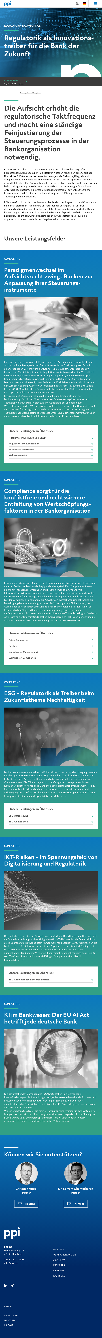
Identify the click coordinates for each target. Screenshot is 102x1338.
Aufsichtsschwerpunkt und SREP (27, 437)
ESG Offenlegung (18, 815)
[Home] (7, 3)
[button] (27, 82)
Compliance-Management (23, 651)
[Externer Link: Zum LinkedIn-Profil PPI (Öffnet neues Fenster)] (5, 1286)
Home (8, 93)
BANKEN (58, 1249)
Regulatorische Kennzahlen (24, 443)
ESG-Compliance (18, 821)
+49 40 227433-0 (14, 1259)
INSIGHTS (59, 1265)
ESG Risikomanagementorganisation (29, 979)
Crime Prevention (18, 640)
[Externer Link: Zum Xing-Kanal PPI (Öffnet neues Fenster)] (12, 1286)
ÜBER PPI (58, 1270)
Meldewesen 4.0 (18, 455)
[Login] (77, 3)
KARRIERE (59, 1275)
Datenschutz (11, 1315)
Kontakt (30, 1203)
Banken (14, 93)
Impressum (10, 1320)
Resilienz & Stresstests (21, 449)
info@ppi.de (11, 1263)
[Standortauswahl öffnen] (84, 3)
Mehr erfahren (68, 620)
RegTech (13, 645)
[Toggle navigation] (95, 3)
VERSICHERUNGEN (64, 1254)
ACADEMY (59, 1259)
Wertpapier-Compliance (22, 657)
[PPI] (12, 1232)
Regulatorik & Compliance (14, 84)
